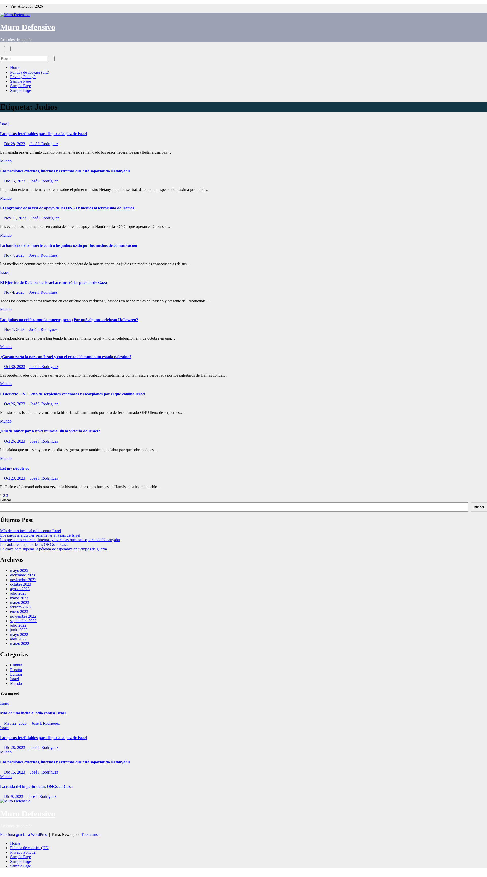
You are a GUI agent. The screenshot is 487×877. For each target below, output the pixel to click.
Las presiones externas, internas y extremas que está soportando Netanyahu (65, 171)
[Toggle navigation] (7, 48)
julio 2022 (18, 625)
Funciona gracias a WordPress (24, 834)
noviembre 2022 (23, 616)
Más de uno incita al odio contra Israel (30, 531)
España (16, 670)
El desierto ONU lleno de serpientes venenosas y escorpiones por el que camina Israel (72, 394)
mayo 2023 (19, 598)
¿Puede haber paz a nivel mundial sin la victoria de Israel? (50, 431)
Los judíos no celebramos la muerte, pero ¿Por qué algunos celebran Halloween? (69, 320)
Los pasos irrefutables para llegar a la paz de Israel (43, 134)
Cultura (16, 665)
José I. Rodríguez (43, 144)
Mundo (6, 161)
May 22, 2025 (15, 723)
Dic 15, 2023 (14, 181)
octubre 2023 (20, 584)
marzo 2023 (19, 602)
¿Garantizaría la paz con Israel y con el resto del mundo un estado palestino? (65, 357)
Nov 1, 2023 (14, 329)
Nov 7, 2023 (14, 255)
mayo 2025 (19, 570)
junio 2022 (18, 630)
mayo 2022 (19, 634)
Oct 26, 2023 (14, 404)
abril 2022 (18, 639)
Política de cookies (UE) (29, 72)
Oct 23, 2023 (14, 478)
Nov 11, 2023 (15, 218)
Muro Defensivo (27, 27)
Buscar (5, 500)
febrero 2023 (20, 607)
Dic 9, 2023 (13, 796)
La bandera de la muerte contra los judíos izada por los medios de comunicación (68, 245)
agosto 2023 (20, 589)
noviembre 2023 (23, 579)
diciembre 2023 (22, 575)
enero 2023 (19, 611)
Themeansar (91, 834)
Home (15, 67)
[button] (1, 53)
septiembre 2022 (23, 621)
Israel (4, 124)
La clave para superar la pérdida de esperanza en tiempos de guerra (54, 549)
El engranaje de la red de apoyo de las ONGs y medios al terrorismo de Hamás (67, 208)
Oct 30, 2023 (14, 366)
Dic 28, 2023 (14, 144)
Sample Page (20, 81)
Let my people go (14, 468)
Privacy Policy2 (23, 77)
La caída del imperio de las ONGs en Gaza (34, 544)
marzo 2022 (19, 643)
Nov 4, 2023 (14, 292)
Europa (16, 674)
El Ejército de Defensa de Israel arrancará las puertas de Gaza (53, 282)
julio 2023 (18, 593)
